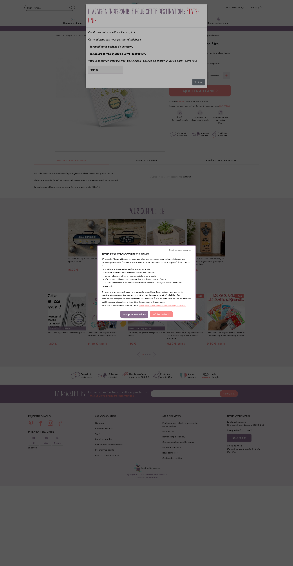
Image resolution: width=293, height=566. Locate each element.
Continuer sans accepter (180, 250)
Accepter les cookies (134, 314)
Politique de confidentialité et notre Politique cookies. (162, 305)
